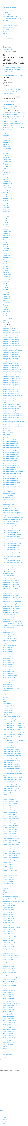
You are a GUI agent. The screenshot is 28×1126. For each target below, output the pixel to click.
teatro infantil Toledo (8, 1035)
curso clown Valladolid (8, 684)
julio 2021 (5, 176)
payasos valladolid (7, 712)
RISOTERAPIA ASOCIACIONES (10, 742)
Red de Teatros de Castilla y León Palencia (14, 727)
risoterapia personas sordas (10, 875)
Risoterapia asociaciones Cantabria (12, 753)
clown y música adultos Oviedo (11, 465)
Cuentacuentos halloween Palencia (12, 554)
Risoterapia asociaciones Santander (12, 779)
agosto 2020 (6, 185)
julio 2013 (5, 261)
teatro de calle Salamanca (9, 929)
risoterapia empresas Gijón (10, 824)
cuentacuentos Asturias (9, 497)
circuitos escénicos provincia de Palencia (13, 415)
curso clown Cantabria (8, 653)
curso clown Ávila (7, 649)
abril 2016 (5, 205)
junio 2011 (5, 307)
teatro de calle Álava (8, 903)
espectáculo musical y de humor (11, 688)
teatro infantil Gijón (8, 1007)
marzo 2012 (6, 291)
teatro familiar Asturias (9, 946)
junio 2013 (5, 263)
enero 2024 (6, 144)
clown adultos (6, 428)
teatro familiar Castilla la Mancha (11, 955)
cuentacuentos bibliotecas (9, 503)
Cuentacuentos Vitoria (8, 642)
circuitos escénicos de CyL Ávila (11, 389)
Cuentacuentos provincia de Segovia (12, 623)
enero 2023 (6, 157)
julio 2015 (5, 218)
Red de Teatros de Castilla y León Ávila (13, 721)
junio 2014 (5, 242)
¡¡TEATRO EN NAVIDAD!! (9, 108)
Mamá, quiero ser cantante (10, 16)
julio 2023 (5, 150)
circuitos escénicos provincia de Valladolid (14, 425)
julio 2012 (5, 283)
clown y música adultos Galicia (11, 452)
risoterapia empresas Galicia (10, 822)
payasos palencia (7, 708)
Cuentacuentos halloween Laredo (11, 545)
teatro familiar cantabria (9, 953)
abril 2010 (5, 315)
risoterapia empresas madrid (10, 836)
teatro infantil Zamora (8, 1041)
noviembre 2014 (7, 233)
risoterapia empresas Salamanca (11, 846)
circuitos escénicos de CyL (9, 387)
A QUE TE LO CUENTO (8, 101)
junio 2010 (5, 313)
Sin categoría (6, 892)
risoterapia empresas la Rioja (10, 827)
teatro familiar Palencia (9, 974)
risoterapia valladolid (8, 887)
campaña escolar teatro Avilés (10, 336)
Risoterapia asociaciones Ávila (10, 747)
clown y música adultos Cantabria (11, 447)
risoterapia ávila (7, 794)
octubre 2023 (6, 146)
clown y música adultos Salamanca (12, 473)
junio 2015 (5, 220)
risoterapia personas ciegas (10, 870)
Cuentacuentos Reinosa (9, 627)
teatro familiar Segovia (9, 981)
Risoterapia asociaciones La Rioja (11, 760)
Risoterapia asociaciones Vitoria (11, 788)
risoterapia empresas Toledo (10, 855)
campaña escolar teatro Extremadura (12, 345)
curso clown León (7, 660)
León (4, 696)
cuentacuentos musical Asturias (11, 580)
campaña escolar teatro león (10, 354)
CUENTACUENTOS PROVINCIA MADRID (13, 625)
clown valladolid (7, 438)
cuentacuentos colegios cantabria (11, 512)
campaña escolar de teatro (10, 328)
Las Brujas (5, 20)
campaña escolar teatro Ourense (11, 362)
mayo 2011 (5, 309)
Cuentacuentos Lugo (8, 577)
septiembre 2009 (7, 317)
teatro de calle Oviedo (8, 922)
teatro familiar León (8, 963)
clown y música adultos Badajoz (11, 443)
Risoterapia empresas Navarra (11, 838)
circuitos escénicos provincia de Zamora (13, 426)
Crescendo (5, 12)
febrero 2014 (6, 250)
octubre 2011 (6, 300)
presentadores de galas (9, 718)
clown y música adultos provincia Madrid (13, 471)
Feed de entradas (7, 1054)
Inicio (4, 1112)
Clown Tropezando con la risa (10, 25)
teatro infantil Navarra (8, 1016)
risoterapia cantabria (8, 799)
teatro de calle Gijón (8, 913)
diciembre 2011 (7, 296)
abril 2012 (5, 289)
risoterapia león (7, 862)
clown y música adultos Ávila (10, 441)
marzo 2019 (6, 192)
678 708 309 (4, 1092)
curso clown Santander (9, 679)
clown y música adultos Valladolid (11, 482)
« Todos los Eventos (8, 49)
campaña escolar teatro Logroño (11, 356)
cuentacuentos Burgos (8, 504)
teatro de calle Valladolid (9, 937)
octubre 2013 (6, 255)
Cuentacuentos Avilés (8, 501)
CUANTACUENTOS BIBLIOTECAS (11, 491)
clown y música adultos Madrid (11, 462)
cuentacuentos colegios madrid (11, 514)
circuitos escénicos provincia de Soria (12, 423)
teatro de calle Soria (8, 935)
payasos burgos (7, 703)
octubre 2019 (6, 191)
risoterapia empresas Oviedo (10, 840)
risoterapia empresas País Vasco (11, 842)
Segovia (5, 890)
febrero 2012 (6, 293)
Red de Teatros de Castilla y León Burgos (13, 723)
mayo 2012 (5, 287)
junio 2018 (5, 194)
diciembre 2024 (7, 137)
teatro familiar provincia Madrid (11, 977)
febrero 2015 (6, 228)
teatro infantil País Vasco (9, 1020)
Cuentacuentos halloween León (11, 547)
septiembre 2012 (7, 280)
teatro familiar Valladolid (9, 985)
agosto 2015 (6, 217)
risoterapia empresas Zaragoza (11, 861)
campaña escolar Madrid (9, 330)
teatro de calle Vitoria (8, 939)
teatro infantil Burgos (8, 1000)
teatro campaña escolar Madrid (11, 896)
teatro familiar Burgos (8, 952)
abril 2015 (5, 224)
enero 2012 (6, 294)
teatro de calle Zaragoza (9, 942)
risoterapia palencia (8, 868)
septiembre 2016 (7, 198)
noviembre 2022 (7, 161)
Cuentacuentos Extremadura (10, 521)
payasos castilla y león (8, 705)
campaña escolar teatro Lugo (10, 358)
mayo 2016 (5, 203)
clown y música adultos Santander (12, 475)
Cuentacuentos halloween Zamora (12, 567)
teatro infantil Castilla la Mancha (11, 1003)
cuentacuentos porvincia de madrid (12, 621)
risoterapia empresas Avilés (10, 812)
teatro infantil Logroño (8, 1013)
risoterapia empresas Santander (11, 848)
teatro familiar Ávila (8, 948)
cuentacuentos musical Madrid (11, 592)
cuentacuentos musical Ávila (10, 582)
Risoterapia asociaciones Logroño (11, 764)
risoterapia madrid (8, 866)
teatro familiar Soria (8, 983)
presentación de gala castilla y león (12, 716)
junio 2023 (5, 152)
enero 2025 (6, 135)
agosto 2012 (6, 281)
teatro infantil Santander (9, 1029)
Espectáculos (6, 9)
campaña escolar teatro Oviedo (11, 363)
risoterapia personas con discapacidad (13, 872)
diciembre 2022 (7, 159)
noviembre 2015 (7, 213)
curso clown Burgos (8, 651)
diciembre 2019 (7, 187)
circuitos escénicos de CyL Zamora (12, 412)
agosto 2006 (6, 322)
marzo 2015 (6, 226)
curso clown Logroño (8, 662)
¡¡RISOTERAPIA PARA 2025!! (10, 106)
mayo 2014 (5, 244)
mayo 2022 (5, 168)
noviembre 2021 (7, 172)
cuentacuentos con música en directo (12, 519)
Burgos (4, 326)
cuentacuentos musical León (10, 588)
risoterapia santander (8, 881)
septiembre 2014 (7, 237)
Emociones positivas (8, 27)
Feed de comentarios (8, 1056)
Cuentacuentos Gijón (8, 523)
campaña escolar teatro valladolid (11, 380)
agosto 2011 (6, 304)
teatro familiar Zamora (9, 989)
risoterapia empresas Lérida (10, 831)
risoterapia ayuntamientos (10, 796)
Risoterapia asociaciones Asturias (11, 746)
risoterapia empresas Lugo (10, 835)
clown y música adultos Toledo (11, 480)
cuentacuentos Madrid (9, 579)
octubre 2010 (6, 311)
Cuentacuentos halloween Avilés (11, 530)
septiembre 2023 (7, 148)
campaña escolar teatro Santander (12, 371)
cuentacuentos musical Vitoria (11, 610)
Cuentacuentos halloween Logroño (12, 549)
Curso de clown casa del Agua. (12, 67)
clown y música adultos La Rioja (11, 456)
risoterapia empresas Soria (10, 851)
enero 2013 (6, 272)
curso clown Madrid (8, 664)
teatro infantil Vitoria (8, 1039)
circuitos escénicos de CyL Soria (11, 408)
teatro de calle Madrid (8, 918)
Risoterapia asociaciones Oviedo (11, 768)
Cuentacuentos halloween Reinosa (12, 560)
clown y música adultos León (10, 458)
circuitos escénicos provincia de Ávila (12, 413)
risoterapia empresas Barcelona (11, 814)
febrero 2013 (6, 270)
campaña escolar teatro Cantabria (12, 341)
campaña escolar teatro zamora (11, 382)
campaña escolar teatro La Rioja (11, 352)
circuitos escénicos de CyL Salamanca (12, 404)
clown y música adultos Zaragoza (11, 486)
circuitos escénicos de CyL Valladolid (12, 410)
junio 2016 (5, 202)
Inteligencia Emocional (9, 694)
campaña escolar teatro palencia (11, 365)
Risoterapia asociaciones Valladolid (12, 786)
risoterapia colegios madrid (10, 803)
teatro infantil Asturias (9, 994)
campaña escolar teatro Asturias (11, 332)
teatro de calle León (8, 914)
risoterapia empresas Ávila (10, 811)
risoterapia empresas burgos (10, 816)
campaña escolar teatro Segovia (11, 373)
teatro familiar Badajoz (9, 950)
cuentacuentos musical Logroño (11, 590)
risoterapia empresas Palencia (11, 844)
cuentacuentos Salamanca (9, 629)
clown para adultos (8, 436)
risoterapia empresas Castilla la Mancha (13, 820)
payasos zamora (7, 714)
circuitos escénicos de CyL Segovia (12, 406)
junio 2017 (5, 196)
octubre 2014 (6, 235)
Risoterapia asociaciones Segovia (11, 781)
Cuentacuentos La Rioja (9, 569)
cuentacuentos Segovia (9, 631)
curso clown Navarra (8, 666)
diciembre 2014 (7, 231)
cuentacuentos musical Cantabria (11, 586)
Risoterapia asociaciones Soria (11, 783)
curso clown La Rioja (8, 658)
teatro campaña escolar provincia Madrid (13, 901)
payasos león (6, 707)
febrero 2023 (6, 155)
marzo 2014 (6, 248)
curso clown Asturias (8, 647)
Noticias (5, 35)
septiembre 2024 (7, 142)
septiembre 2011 (7, 302)
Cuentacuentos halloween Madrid (11, 551)
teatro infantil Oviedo (8, 1018)
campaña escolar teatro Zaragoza (11, 384)
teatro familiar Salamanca (9, 979)
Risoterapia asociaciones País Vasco (12, 770)
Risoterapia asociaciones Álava (11, 744)
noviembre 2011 (7, 298)
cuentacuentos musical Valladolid (11, 608)
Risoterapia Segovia (8, 883)
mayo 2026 (5, 133)
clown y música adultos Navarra (11, 464)
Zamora (5, 1048)
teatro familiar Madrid (8, 966)
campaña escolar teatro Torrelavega (12, 378)
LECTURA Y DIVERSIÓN (8, 103)
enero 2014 (6, 252)
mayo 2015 (5, 222)
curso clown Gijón (7, 657)
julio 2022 (5, 165)
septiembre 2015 (7, 215)
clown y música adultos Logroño (11, 460)
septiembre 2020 (7, 183)
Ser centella (6, 11)
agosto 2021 (6, 174)
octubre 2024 (6, 140)
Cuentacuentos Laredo (9, 571)
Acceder (5, 1052)
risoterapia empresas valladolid (11, 857)
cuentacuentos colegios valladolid (11, 515)
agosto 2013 (6, 259)
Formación (5, 22)
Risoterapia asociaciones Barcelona (12, 749)
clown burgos (6, 430)
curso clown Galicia (8, 655)
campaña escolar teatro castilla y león (12, 343)
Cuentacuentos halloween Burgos (11, 532)
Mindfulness (6, 29)
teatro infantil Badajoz (8, 998)
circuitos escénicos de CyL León (11, 393)
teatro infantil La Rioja (8, 1009)
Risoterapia (6, 24)
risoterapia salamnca (8, 879)
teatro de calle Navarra (9, 920)
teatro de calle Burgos (8, 909)
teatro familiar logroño (9, 964)
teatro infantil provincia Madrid (11, 1026)
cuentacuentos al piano (9, 493)
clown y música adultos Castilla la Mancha (14, 449)
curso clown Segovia (8, 681)
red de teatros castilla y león (10, 720)
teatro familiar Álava (8, 944)
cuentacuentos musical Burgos (11, 584)
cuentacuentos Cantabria (9, 508)
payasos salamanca (8, 710)
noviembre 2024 (7, 139)
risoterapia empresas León (10, 829)
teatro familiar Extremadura (10, 957)
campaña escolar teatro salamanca (12, 369)
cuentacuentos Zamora (9, 644)
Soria (4, 894)
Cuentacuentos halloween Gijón (11, 541)
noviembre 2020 (7, 181)
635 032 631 (4, 1080)
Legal (4, 1123)
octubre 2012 (6, 278)
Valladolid (5, 1046)
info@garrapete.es (6, 1104)
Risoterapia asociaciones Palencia (11, 772)
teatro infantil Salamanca (9, 1028)
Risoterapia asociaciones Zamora (11, 790)
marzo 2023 (6, 153)
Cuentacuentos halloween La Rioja (12, 543)
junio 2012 (5, 285)
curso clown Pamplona (9, 673)
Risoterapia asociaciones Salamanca (12, 777)
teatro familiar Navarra (9, 968)
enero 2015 (6, 229)
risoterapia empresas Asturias (11, 809)
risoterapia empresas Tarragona (11, 853)
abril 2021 (5, 179)
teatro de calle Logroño (9, 916)
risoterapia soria (7, 885)
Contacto (5, 37)
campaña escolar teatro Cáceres (11, 339)
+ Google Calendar (7, 75)
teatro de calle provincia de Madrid (12, 927)
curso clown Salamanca (9, 677)
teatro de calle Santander (9, 931)
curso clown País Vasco (9, 669)
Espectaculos (6, 1114)
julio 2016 (5, 200)
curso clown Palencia (8, 671)
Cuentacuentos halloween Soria (11, 566)
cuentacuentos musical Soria (10, 605)
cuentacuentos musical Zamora (11, 612)
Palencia (5, 701)
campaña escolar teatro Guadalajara (12, 350)
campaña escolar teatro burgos (11, 337)
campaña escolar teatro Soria (10, 375)
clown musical (6, 434)
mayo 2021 (5, 178)
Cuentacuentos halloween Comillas (12, 536)
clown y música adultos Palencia (11, 467)
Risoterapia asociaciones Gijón (11, 759)
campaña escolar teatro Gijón (10, 349)
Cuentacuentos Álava (8, 495)
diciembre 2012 (7, 274)
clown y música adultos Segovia (11, 477)
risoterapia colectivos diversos (11, 801)
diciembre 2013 (7, 254)
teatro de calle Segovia (9, 933)
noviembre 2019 (7, 189)
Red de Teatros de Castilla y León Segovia (13, 733)
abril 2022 (5, 170)
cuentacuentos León (8, 573)
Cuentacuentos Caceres (9, 506)
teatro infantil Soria (8, 1033)
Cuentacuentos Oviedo (9, 616)
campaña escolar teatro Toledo (11, 376)
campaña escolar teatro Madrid (11, 360)
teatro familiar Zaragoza (9, 990)
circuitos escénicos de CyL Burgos (11, 391)
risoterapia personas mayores (10, 874)
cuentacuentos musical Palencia (11, 595)
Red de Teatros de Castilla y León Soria (13, 734)
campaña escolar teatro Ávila (10, 334)
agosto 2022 (6, 163)
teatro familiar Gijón (8, 959)
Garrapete (5, 31)
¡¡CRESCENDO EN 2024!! (9, 105)
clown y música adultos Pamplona (11, 469)
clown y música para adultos (10, 488)
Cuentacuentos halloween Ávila (11, 529)
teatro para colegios (8, 1044)
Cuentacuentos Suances (9, 634)
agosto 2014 (6, 239)
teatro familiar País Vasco (9, 972)
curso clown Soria (7, 682)
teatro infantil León (8, 1011)
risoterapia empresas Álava (10, 807)
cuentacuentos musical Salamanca (12, 601)
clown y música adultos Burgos (11, 445)
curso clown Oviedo (8, 668)
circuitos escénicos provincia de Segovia (13, 421)
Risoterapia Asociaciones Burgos (11, 751)
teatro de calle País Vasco (9, 924)
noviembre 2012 (7, 276)
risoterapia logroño (8, 864)
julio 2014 (5, 241)
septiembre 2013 (7, 257)
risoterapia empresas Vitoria (10, 859)
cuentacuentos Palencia (9, 619)
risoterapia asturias (8, 792)
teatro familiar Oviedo (8, 970)
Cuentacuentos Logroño (9, 575)
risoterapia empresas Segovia (10, 849)
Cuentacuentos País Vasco (9, 618)
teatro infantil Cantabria (9, 1002)
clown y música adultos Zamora (11, 484)
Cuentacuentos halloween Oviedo (11, 553)
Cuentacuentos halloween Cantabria (12, 534)
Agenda (5, 33)
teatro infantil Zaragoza (9, 1042)
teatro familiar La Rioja (9, 961)
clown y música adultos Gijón (10, 454)
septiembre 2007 (7, 319)
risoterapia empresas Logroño (10, 833)
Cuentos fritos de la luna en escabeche (13, 18)
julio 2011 (5, 306)
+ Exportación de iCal (17, 75)
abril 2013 (5, 267)
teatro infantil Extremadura (10, 1005)
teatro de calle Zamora (9, 940)
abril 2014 (5, 246)
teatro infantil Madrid (8, 1015)
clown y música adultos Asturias (11, 439)
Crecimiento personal (8, 490)
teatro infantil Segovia (8, 1031)
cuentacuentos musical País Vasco (12, 593)
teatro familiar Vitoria (8, 987)
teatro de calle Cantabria (9, 911)
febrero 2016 (6, 209)
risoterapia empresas (8, 805)
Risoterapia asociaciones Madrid (11, 766)
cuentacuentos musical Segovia (11, 603)
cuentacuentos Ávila (8, 499)
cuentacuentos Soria (8, 632)
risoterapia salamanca (8, 877)
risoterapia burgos (7, 797)
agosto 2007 (6, 320)
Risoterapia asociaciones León (10, 762)
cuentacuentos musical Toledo (11, 606)
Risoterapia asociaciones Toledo (11, 785)
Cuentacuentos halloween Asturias (12, 527)
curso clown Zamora (8, 686)
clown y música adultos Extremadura (12, 451)
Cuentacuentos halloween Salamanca (12, 562)
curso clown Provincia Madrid (10, 675)
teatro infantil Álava (8, 992)
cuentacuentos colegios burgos (11, 510)
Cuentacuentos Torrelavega (10, 638)
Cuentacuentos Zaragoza (9, 645)
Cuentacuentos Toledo (8, 636)
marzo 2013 (6, 268)
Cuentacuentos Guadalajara (10, 525)
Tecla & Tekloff (6, 14)
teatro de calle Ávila (8, 907)
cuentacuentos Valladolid (9, 640)
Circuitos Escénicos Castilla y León (12, 386)
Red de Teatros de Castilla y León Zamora (13, 740)
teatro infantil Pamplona (9, 1024)
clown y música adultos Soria (10, 478)
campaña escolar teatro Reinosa (11, 367)
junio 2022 (5, 166)
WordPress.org (6, 1058)
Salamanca (5, 888)
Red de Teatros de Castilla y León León (13, 725)
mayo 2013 (5, 265)
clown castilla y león (8, 432)
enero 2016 (6, 211)
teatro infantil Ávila (8, 996)
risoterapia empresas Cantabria (11, 818)
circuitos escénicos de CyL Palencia (12, 399)
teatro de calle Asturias (9, 905)
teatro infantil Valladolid (9, 1037)
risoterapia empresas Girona (10, 825)
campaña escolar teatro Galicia (11, 347)
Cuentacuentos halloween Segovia (12, 564)
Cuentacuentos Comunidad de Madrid (13, 517)
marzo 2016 (6, 207)
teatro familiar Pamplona (9, 976)
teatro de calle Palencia (9, 925)
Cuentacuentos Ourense (9, 614)
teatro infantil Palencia (9, 1022)
